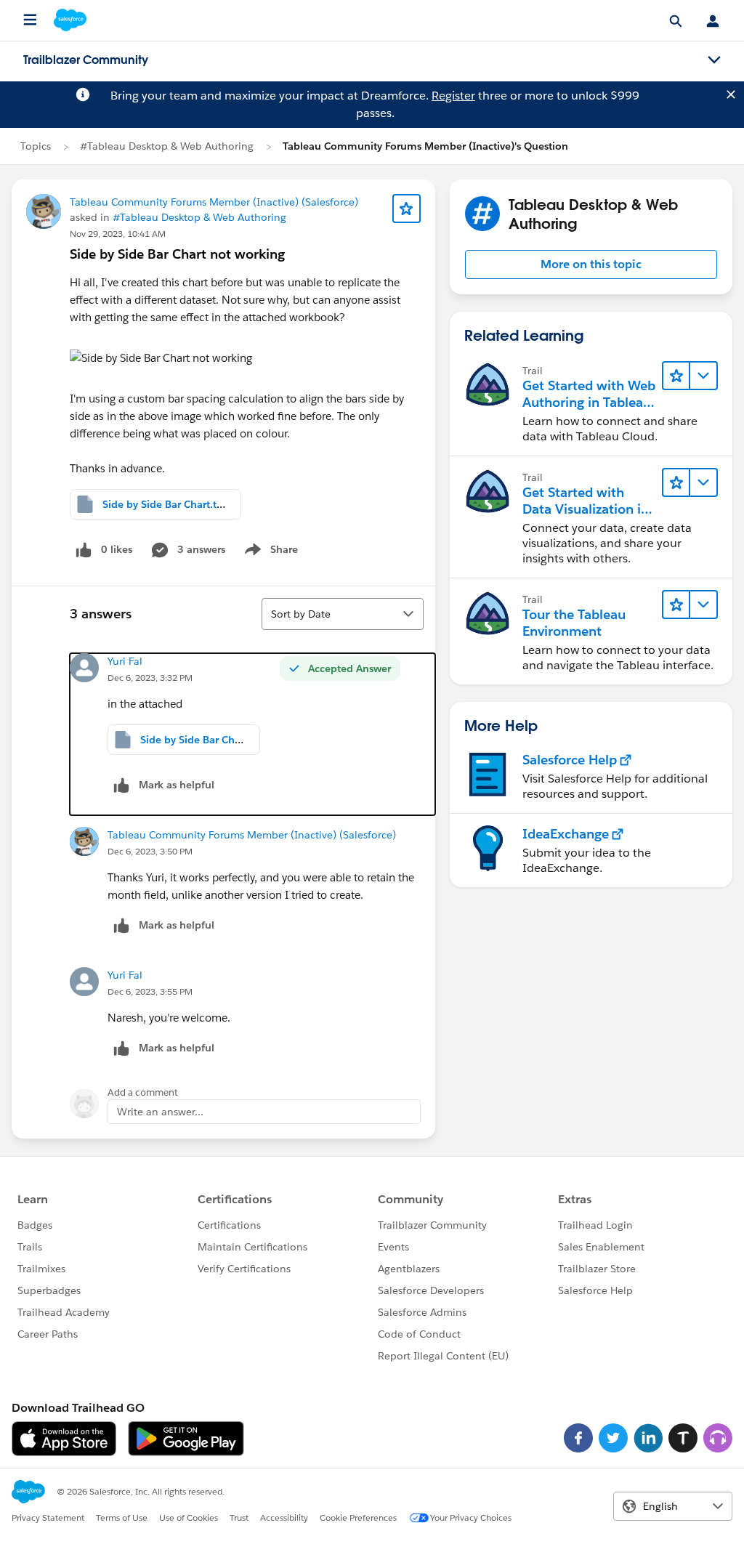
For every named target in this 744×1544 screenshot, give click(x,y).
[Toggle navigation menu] (714, 60)
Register (453, 95)
